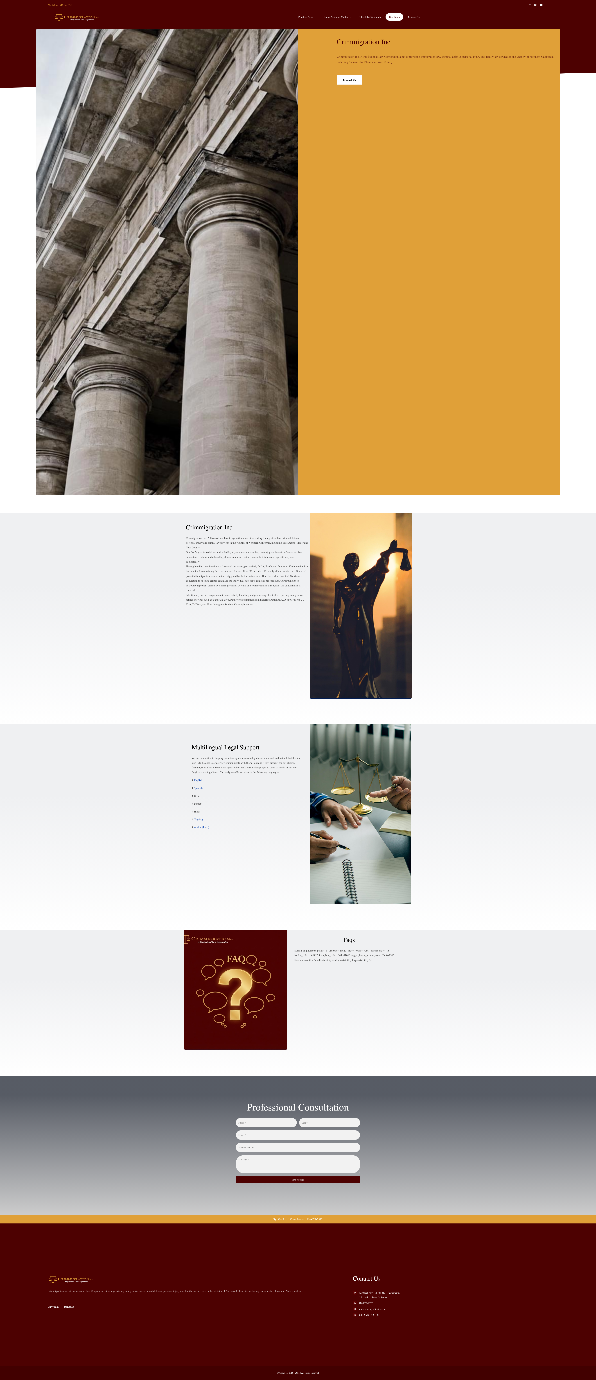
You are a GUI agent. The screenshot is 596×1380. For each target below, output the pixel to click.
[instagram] (535, 5)
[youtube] (541, 5)
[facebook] (530, 5)
